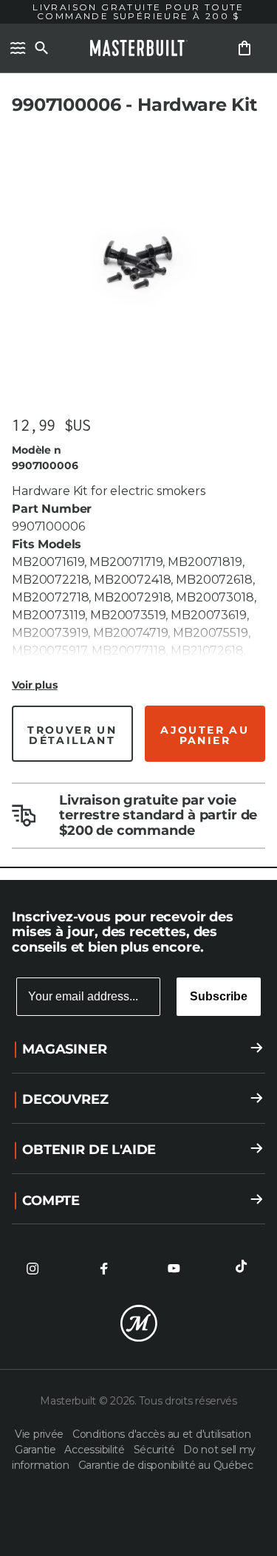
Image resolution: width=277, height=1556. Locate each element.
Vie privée (40, 1434)
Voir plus (35, 685)
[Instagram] (32, 1268)
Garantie (36, 1449)
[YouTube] (173, 1268)
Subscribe (218, 996)
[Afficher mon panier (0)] (244, 48)
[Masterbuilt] (139, 48)
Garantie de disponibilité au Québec (165, 1465)
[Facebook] (103, 1268)
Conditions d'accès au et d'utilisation (161, 1434)
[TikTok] (244, 1268)
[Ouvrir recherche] (41, 48)
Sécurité (155, 1449)
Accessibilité (95, 1449)
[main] (138, 440)
